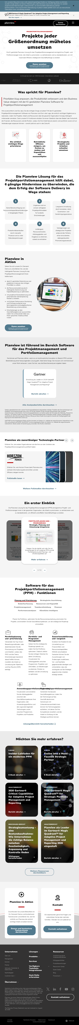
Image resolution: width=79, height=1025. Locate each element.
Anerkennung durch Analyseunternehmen (59, 956)
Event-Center (57, 970)
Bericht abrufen (38, 394)
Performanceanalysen (27, 611)
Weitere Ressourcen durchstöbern (39, 872)
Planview (10, 22)
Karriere (7, 962)
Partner (7, 965)
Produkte (33, 956)
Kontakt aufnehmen (57, 929)
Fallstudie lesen (14, 478)
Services (33, 961)
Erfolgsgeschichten (58, 960)
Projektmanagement (22, 607)
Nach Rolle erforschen (34, 976)
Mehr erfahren (38, 559)
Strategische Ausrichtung (50, 600)
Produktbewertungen (59, 963)
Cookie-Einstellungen (39, 1022)
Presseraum (56, 976)
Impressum (51, 1020)
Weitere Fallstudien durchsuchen (38, 488)
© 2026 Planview (10, 1020)
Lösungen (33, 952)
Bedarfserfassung (25, 604)
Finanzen (58, 607)
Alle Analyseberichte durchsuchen (38, 405)
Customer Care (9, 976)
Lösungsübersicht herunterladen (38, 724)
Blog (54, 973)
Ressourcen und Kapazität (47, 604)
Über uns (7, 956)
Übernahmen (11, 982)
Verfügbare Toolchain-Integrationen (35, 968)
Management (9, 959)
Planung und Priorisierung (26, 600)
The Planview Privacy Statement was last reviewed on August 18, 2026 (23, 1009)
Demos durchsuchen (60, 23)
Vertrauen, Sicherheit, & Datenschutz (12, 969)
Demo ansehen (40, 65)
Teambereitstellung (43, 607)
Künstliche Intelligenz (49, 611)
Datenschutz (42, 1020)
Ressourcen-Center (59, 966)
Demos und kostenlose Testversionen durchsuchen (21, 930)
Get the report (15, 17)
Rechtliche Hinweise (29, 1020)
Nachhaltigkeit (9, 973)
